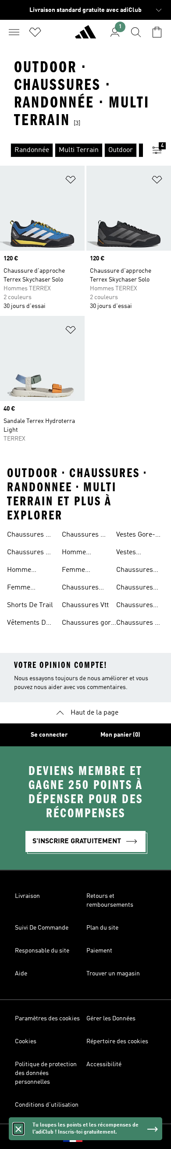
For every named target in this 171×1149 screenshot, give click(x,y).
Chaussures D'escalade (80, 588)
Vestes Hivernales (132, 553)
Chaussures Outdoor (134, 571)
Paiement (99, 951)
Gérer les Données (110, 1019)
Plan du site (102, 928)
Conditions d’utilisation (46, 1105)
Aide (21, 974)
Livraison (27, 896)
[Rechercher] (135, 32)
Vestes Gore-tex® (135, 535)
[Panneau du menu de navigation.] (14, 32)
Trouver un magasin (113, 974)
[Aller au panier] (156, 32)
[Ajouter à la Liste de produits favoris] (71, 181)
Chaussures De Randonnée (85, 535)
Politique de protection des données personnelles (46, 1073)
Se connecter (49, 735)
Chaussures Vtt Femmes (139, 623)
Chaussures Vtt (85, 605)
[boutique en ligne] (85, 35)
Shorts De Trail (30, 605)
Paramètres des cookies (47, 1019)
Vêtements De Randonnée (28, 623)
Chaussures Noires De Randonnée (134, 606)
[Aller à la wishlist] (35, 32)
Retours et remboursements (109, 900)
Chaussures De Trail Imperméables (30, 553)
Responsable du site (42, 951)
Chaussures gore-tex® (90, 623)
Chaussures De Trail (30, 535)
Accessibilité (103, 1064)
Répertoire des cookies (117, 1041)
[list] (71, 150)
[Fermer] (18, 1128)
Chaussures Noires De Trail (139, 588)
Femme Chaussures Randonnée (80, 571)
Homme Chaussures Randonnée (80, 553)
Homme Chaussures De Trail (30, 571)
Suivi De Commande (41, 928)
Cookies (25, 1041)
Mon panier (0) (120, 735)
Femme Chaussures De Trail (30, 588)
